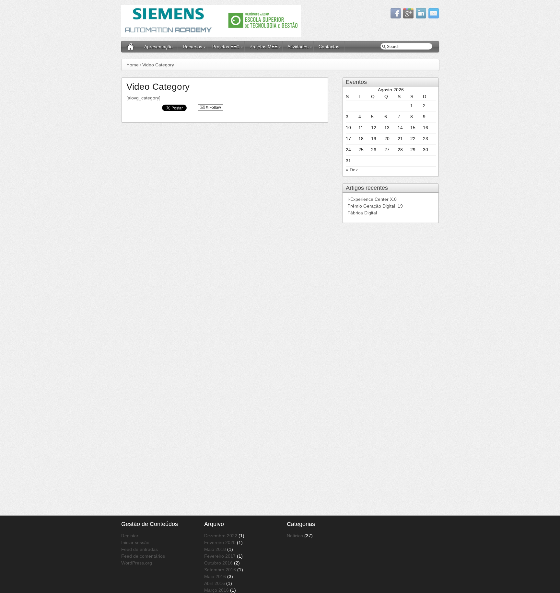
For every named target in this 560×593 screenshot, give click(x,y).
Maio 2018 (215, 549)
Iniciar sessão (135, 542)
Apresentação (158, 46)
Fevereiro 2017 (220, 556)
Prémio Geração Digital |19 (375, 206)
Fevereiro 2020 (220, 542)
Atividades (298, 46)
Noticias (295, 535)
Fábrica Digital (362, 212)
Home (132, 64)
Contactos (329, 46)
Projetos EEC (225, 46)
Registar (129, 535)
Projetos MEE (263, 46)
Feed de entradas (139, 549)
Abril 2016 (214, 583)
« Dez (352, 169)
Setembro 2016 (220, 569)
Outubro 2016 (218, 562)
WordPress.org (136, 562)
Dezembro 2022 (220, 535)
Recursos (192, 46)
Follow (214, 107)
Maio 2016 (215, 576)
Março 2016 (216, 590)
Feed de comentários (143, 556)
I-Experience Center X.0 (372, 199)
